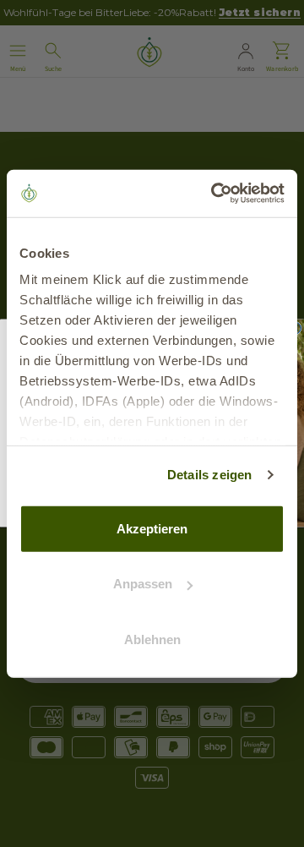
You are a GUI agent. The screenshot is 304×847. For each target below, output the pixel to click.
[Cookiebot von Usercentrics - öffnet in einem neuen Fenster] (214, 194)
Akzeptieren (152, 528)
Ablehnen (152, 638)
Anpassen (142, 584)
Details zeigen (209, 474)
